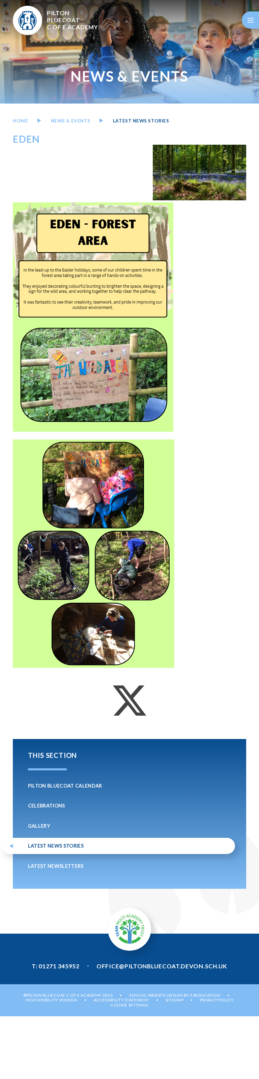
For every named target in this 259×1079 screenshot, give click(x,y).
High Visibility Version (52, 999)
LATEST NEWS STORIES (141, 120)
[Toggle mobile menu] (250, 20)
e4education (205, 995)
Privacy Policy (217, 999)
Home (20, 120)
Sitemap (175, 999)
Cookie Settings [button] (129, 1004)
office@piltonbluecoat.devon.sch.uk (161, 966)
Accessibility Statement (121, 999)
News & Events (70, 120)
